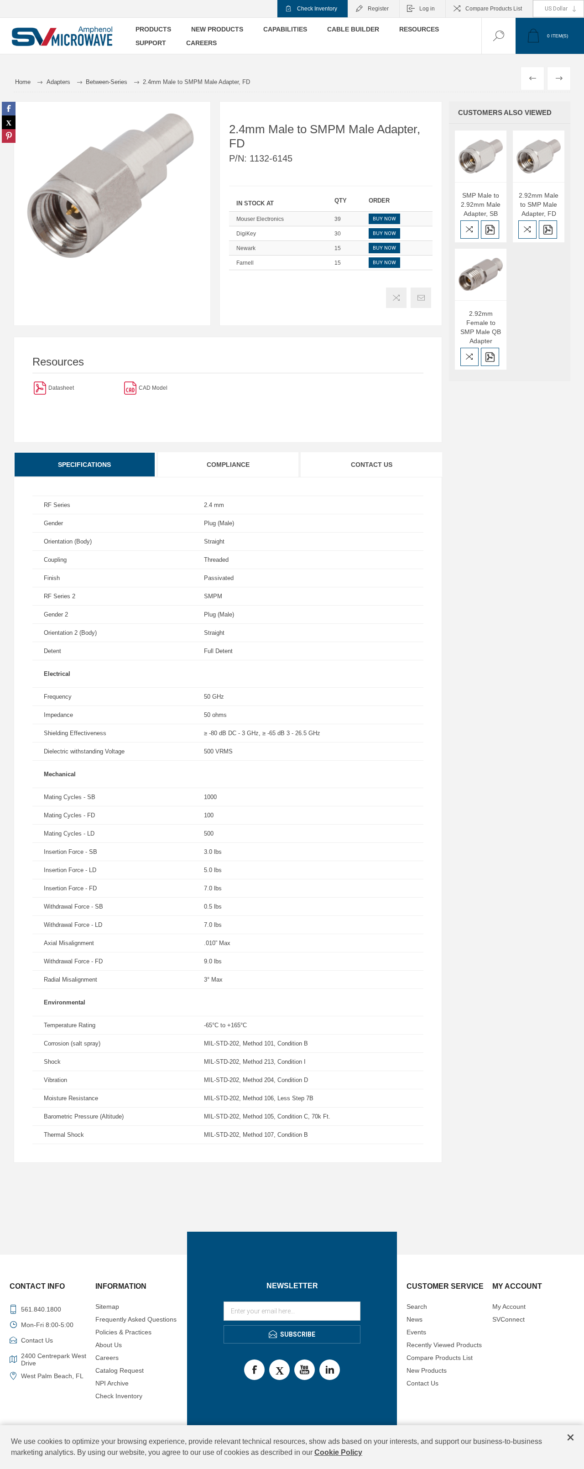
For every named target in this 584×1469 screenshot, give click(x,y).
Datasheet (61, 388)
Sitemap (107, 1306)
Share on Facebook (9, 108)
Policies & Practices (123, 1332)
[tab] (85, 464)
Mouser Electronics (260, 219)
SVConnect (508, 1319)
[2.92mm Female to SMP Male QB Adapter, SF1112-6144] (481, 274)
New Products (427, 1370)
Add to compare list (396, 298)
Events (416, 1332)
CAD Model (153, 388)
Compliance (228, 464)
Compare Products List (493, 8)
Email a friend (421, 298)
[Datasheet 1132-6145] (40, 388)
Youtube (304, 1369)
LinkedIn (329, 1369)
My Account (509, 1306)
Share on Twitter (9, 122)
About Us (108, 1345)
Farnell (245, 263)
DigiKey (246, 233)
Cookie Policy (338, 1452)
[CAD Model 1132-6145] (130, 388)
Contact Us (371, 464)
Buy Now (384, 219)
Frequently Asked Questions (136, 1319)
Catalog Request (119, 1370)
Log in (427, 8)
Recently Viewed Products (444, 1345)
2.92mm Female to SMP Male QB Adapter (480, 327)
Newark (246, 248)
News (414, 1319)
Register (378, 8)
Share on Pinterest (9, 136)
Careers (107, 1357)
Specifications (84, 464)
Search (417, 1306)
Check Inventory (317, 8)
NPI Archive (112, 1383)
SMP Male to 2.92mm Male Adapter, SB (481, 204)
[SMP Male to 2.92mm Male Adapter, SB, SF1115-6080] (481, 156)
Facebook (254, 1369)
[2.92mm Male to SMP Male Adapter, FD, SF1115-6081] (538, 156)
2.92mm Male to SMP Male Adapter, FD (538, 204)
